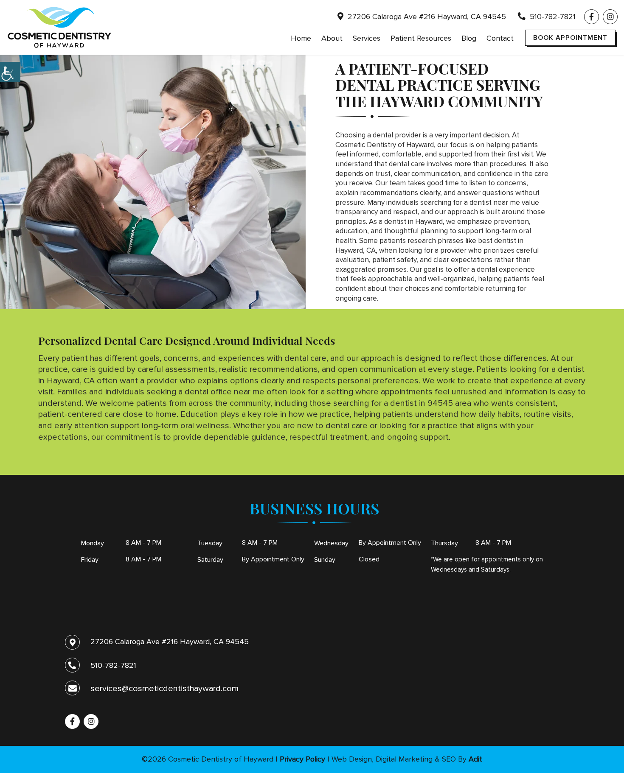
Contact (500, 38)
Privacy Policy (302, 759)
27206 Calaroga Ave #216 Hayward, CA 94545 (426, 16)
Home (301, 38)
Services (366, 38)
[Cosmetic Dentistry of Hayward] (59, 27)
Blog (468, 38)
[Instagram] (610, 16)
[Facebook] (591, 16)
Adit (475, 759)
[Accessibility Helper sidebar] (10, 72)
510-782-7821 (552, 16)
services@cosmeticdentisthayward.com (164, 689)
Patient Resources (421, 38)
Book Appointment (570, 37)
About (332, 38)
